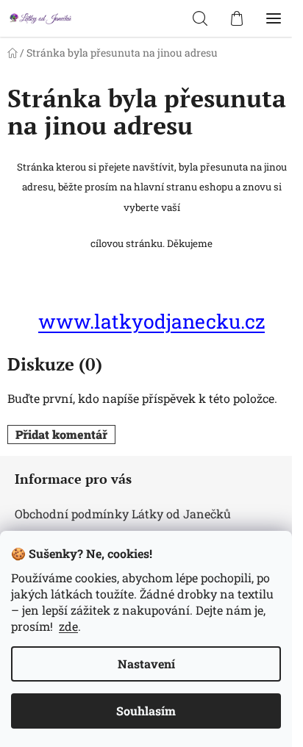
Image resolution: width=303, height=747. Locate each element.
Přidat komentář (61, 434)
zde (68, 626)
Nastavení (146, 663)
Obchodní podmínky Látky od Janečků (123, 513)
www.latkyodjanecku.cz (151, 321)
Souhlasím (146, 710)
